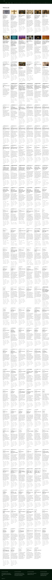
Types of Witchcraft (37, 530)
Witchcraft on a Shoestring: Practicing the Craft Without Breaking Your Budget (22, 42)
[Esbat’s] (43, 389)
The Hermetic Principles (13, 531)
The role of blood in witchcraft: (6, 107)
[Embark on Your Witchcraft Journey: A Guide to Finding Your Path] (22, 104)
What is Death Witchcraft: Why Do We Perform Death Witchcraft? (29, 191)
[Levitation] (5, 307)
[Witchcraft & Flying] (45, 428)
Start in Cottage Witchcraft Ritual (37, 231)
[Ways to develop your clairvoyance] (29, 208)
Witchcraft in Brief (21, 310)
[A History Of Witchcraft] (14, 389)
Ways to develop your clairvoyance (29, 211)
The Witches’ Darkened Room (44, 352)
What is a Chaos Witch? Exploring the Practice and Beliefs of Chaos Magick (45, 290)
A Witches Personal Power (22, 352)
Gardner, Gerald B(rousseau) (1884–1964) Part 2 (37, 168)
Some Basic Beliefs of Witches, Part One (37, 352)
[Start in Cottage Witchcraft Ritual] (37, 228)
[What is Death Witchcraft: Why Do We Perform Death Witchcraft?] (29, 187)
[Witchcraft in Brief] (22, 307)
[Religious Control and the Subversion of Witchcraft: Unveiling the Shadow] (45, 83)
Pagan (45, 26)
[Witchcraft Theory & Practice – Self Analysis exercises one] (37, 468)
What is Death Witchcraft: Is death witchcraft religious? (14, 190)
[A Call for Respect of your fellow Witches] (22, 389)
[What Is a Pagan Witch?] (45, 13)
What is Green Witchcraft (5, 352)
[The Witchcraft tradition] (14, 266)
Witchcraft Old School (37, 289)
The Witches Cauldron (5, 493)
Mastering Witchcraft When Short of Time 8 (37, 128)
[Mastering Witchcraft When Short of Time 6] (22, 125)
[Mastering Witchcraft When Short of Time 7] (29, 125)
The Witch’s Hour (45, 67)
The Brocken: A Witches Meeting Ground (37, 311)
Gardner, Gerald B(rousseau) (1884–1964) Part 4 (6, 190)
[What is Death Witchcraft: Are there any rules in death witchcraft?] (22, 187)
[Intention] (4, 228)
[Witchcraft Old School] (37, 286)
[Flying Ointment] (21, 449)
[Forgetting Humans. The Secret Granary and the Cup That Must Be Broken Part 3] (22, 165)
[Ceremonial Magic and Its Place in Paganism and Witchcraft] (37, 13)
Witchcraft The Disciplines (21, 493)
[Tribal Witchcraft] (6, 208)
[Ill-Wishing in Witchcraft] (29, 307)
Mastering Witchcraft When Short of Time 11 (14, 148)
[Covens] (4, 286)
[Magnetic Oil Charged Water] (6, 509)
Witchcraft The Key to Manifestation (45, 310)
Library (4, 40)
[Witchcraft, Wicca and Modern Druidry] (29, 509)
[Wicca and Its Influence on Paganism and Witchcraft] (29, 13)
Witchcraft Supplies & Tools (22, 512)
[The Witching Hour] (22, 208)
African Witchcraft (45, 371)
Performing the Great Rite (6, 86)
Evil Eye (43, 411)
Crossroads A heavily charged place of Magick (29, 372)
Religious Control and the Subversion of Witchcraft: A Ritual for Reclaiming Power (29, 87)
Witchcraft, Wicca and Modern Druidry (29, 512)
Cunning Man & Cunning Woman (13, 372)
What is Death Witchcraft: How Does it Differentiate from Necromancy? (37, 191)
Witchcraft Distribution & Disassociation (13, 331)
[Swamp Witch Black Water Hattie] (45, 228)
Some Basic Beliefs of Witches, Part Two (45, 452)
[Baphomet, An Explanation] (29, 409)
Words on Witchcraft (37, 411)
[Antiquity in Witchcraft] (6, 369)
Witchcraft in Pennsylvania (21, 68)
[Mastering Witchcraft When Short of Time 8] (37, 125)
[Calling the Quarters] (6, 449)
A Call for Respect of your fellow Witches (22, 392)
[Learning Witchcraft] (29, 528)
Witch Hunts (43, 40)
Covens (4, 289)
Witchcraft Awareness (44, 531)
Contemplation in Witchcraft (29, 331)
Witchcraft (28, 32)
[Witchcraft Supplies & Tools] (22, 509)
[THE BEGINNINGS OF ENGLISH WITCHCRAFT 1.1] (14, 468)
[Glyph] (35, 509)
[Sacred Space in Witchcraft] (14, 307)
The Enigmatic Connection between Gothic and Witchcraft (14, 108)
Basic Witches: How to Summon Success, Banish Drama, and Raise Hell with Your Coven (37, 43)
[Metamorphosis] (5, 389)
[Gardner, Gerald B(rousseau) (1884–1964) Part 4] (6, 187)
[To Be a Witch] (44, 468)
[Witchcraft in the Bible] (22, 369)
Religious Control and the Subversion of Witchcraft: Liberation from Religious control (37, 87)
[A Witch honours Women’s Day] (29, 286)
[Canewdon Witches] (37, 389)
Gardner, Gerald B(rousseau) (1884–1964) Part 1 (29, 168)
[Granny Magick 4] (45, 145)
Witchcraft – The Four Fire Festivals (14, 493)
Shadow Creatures (14, 289)
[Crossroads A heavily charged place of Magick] (29, 369)
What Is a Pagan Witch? (44, 16)
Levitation (4, 310)
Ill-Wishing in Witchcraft (28, 310)
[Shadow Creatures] (14, 286)
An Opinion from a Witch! (29, 231)
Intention (4, 230)
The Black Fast (28, 451)
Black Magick (28, 63)
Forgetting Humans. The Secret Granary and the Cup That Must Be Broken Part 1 (6, 169)
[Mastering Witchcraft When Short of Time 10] (6, 145)
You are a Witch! (37, 211)
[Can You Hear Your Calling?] (37, 247)
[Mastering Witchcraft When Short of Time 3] (45, 104)
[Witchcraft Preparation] (6, 528)
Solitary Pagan (15, 30)
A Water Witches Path (22, 230)
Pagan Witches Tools (20, 483)
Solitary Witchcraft (4, 31)
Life (42, 211)
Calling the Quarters (6, 451)
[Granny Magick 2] (29, 145)
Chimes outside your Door (37, 493)
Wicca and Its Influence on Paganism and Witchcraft (28, 17)
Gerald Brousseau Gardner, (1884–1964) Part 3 (45, 168)
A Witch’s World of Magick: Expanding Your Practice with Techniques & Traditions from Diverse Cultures (14, 43)
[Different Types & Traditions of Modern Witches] (22, 468)
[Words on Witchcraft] (37, 409)
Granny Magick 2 (29, 147)
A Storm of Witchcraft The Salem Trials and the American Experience (45, 42)
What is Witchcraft (29, 351)
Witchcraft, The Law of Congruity (29, 493)
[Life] (43, 208)
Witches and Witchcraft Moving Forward (14, 352)
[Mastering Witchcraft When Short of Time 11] (14, 145)
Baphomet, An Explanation (28, 412)
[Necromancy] (36, 266)
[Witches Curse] (5, 409)
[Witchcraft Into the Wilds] (29, 39)
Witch (7, 32)
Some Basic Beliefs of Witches (37, 372)
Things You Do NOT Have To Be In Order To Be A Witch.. (14, 251)
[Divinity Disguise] (22, 247)
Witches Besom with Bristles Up (45, 493)
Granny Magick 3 (37, 147)
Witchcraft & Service (6, 330)
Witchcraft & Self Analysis (21, 331)
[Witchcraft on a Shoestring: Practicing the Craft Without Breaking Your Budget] (22, 39)
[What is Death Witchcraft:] (45, 187)
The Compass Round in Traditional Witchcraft (29, 392)
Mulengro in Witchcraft (36, 331)
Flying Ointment (21, 451)
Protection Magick (12, 242)
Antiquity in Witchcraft (6, 371)
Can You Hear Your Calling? (37, 250)
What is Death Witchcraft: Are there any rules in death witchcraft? (22, 191)
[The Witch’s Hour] (45, 65)
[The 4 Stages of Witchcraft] (45, 266)
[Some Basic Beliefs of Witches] (37, 369)
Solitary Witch (8, 30)
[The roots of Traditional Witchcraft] (29, 266)
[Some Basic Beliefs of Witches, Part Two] (45, 449)
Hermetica (20, 431)
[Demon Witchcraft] (22, 286)
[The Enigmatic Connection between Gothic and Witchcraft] (14, 104)
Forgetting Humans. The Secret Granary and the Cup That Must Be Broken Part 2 (14, 169)
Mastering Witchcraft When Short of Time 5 (14, 128)
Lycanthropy (36, 431)
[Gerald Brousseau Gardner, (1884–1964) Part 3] (45, 165)
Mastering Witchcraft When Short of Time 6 (22, 128)
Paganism (47, 26)
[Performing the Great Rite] (6, 83)
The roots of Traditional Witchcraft (29, 269)
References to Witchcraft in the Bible (14, 452)
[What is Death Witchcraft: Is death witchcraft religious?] (14, 187)
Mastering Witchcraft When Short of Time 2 (37, 107)
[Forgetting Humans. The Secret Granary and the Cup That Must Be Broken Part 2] (14, 165)
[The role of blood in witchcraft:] (6, 104)
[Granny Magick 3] (37, 145)
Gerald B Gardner (4, 201)
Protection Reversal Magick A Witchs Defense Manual (6, 42)
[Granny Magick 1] (22, 145)
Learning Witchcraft (29, 530)
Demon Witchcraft (21, 289)
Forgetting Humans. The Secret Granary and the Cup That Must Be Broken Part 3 (22, 169)
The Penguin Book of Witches (6, 64)
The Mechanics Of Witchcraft (13, 431)
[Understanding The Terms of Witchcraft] (6, 547)
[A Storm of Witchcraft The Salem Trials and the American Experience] (45, 39)
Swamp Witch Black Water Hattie (45, 231)
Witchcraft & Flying (45, 431)
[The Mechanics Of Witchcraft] (14, 428)
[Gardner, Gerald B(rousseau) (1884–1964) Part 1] (29, 165)
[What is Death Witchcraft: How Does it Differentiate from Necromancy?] (37, 187)
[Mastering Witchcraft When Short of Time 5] (14, 125)
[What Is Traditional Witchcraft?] (22, 13)
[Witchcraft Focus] (45, 509)
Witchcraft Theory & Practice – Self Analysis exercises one (37, 472)
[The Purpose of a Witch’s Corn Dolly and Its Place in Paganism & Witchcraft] (14, 13)
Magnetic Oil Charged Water (6, 512)
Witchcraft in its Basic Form (37, 64)
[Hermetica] (20, 428)
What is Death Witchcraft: (44, 190)
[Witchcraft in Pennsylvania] (22, 65)
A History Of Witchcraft (13, 392)
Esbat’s (43, 391)
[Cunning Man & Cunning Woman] (14, 369)
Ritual (39, 242)
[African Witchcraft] (45, 369)
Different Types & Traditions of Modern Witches (22, 472)
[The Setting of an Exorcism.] (14, 409)
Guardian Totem (13, 511)
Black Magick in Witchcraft (28, 64)
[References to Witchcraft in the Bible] (14, 449)
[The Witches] (44, 247)
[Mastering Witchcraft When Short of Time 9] (45, 125)
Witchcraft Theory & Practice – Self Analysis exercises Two (29, 472)
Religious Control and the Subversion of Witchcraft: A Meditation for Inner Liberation (14, 87)
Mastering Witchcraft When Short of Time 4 (6, 128)
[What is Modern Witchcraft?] (14, 228)
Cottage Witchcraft (36, 241)
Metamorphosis (5, 391)
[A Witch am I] (28, 247)
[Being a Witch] (5, 247)
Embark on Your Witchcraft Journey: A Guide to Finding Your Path (22, 108)
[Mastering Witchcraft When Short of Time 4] (6, 125)
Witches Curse (5, 411)
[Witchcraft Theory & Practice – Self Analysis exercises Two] (29, 468)
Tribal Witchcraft (5, 211)
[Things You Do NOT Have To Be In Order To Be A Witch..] (14, 247)
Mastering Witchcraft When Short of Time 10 (6, 148)
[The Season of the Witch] (6, 428)
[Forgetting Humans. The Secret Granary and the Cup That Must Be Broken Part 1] (6, 165)
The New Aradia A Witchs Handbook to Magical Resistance (14, 65)
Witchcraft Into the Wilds (29, 41)
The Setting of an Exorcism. (13, 412)
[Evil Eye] (44, 409)
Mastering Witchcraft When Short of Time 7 (29, 128)
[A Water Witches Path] (22, 228)
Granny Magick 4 (45, 147)
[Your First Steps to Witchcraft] (6, 468)
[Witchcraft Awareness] (45, 528)
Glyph (35, 511)
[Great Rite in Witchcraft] (22, 409)
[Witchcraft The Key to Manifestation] (45, 307)
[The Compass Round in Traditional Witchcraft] (29, 389)
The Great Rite (4, 96)
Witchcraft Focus (45, 511)
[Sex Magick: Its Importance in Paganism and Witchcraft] (6, 13)
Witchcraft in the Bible (22, 371)
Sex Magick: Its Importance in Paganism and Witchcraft (5, 17)
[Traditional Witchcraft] (37, 449)
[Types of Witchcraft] (37, 528)
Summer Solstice (4, 32)
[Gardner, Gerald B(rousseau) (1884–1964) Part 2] (37, 165)
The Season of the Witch (6, 431)
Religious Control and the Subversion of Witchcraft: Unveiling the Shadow (45, 87)
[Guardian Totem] (13, 509)
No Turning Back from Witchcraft (21, 531)
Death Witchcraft (43, 200)
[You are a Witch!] (37, 208)
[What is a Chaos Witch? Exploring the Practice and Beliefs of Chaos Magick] (45, 286)
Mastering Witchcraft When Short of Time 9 (45, 128)
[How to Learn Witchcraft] (6, 266)
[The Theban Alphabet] (29, 428)
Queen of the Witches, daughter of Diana (14, 211)
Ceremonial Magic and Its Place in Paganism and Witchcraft (37, 17)
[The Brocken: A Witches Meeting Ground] (37, 307)
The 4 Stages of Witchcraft (44, 269)
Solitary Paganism (4, 30)
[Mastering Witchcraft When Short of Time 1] (29, 104)
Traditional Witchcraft (37, 451)
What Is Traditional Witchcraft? (22, 16)
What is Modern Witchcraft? (13, 231)
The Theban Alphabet (29, 431)
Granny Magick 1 (21, 147)
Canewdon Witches (37, 391)
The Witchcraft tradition (13, 269)
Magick (43, 26)
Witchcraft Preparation (5, 531)
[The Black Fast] (29, 449)
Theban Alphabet (28, 446)
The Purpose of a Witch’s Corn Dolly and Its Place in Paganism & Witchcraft (13, 18)
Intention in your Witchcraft (44, 331)
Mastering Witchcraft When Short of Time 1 (29, 107)
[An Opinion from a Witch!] (29, 228)
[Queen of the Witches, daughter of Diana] (14, 208)
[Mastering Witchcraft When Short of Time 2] (37, 104)
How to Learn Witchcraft (5, 269)
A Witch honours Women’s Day (29, 289)
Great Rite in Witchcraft (20, 412)
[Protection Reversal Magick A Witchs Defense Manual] (6, 39)
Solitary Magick (12, 30)
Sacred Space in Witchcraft (13, 310)
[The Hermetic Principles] (14, 528)
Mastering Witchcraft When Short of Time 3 (45, 107)
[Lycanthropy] (36, 428)
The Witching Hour (22, 211)
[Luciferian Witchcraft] (22, 266)
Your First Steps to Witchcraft (6, 471)
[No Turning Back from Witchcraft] (22, 528)
